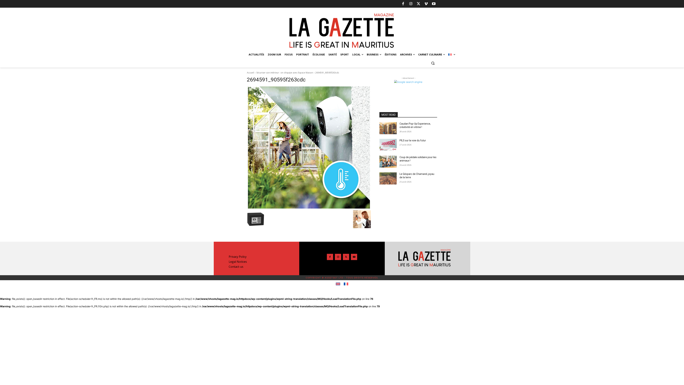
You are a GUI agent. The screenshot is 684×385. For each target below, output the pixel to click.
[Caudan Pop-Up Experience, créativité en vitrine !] (388, 128)
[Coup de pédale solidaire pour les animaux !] (388, 162)
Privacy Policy (238, 257)
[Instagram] (410, 4)
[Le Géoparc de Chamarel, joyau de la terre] (388, 178)
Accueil (250, 72)
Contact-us (236, 267)
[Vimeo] (426, 4)
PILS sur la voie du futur (413, 140)
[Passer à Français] (346, 284)
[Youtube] (433, 4)
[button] (433, 63)
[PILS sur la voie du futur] (388, 145)
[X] (418, 4)
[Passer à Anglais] (338, 284)
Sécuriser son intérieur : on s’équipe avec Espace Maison (284, 72)
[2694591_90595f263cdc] (309, 147)
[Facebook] (403, 4)
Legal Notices (238, 262)
